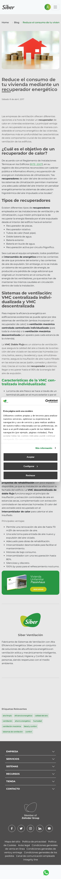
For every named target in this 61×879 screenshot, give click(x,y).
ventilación (7, 721)
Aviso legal (24, 845)
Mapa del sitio (13, 841)
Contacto (13, 788)
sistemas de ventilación (13, 732)
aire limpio (7, 716)
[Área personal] (48, 7)
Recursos (13, 774)
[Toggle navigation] (55, 7)
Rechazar (30, 475)
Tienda (10, 781)
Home (5, 22)
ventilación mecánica (12, 726)
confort (29, 732)
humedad (37, 721)
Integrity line (30, 859)
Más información (43, 448)
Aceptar (30, 457)
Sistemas (12, 766)
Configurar (29, 466)
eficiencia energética (23, 716)
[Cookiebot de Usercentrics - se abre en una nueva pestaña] (45, 401)
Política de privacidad (34, 841)
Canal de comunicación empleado (35, 856)
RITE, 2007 (36, 164)
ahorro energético (22, 721)
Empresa (12, 751)
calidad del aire (41, 716)
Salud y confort (30, 726)
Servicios (12, 759)
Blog (16, 22)
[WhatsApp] (46, 873)
